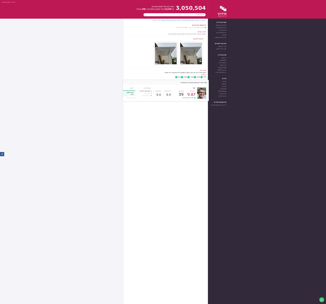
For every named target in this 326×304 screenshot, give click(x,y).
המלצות (224, 84)
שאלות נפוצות (222, 67)
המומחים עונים (222, 91)
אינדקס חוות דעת (221, 32)
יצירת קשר (223, 65)
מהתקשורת (223, 60)
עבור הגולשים (222, 46)
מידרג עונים (222, 94)
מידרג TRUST (222, 70)
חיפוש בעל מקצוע (221, 25)
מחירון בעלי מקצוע (220, 37)
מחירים (224, 86)
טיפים (224, 81)
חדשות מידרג (222, 63)
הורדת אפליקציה (221, 28)
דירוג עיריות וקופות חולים (218, 105)
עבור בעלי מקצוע (221, 49)
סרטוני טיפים (222, 96)
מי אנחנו (223, 58)
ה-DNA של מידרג (221, 72)
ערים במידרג (222, 30)
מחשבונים (223, 89)
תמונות (224, 35)
